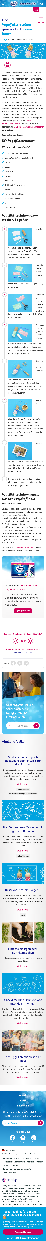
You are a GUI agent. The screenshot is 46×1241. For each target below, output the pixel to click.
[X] (19, 663)
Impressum (23, 1105)
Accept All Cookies (23, 1232)
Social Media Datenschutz (14, 1162)
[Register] (40, 1122)
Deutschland (11, 1150)
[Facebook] (13, 663)
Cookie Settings (9, 1172)
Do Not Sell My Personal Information (23, 1238)
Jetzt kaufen (25, 611)
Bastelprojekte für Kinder (24, 547)
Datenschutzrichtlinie (12, 1158)
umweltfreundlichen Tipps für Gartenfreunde (23, 793)
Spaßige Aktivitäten (23, 789)
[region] (23, 1224)
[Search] (42, 4)
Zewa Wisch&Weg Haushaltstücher (29, 126)
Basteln (23, 915)
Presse (23, 1100)
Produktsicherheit (11, 1165)
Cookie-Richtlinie (31, 1158)
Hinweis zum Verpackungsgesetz (17, 1169)
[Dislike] (30, 641)
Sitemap (39, 1162)
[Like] (15, 641)
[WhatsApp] (26, 663)
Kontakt (23, 1095)
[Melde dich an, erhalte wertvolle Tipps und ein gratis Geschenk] (36, 9)
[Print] (7, 65)
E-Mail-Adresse (11, 1123)
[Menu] (3, 3)
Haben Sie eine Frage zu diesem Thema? (23, 649)
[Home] (14, 4)
